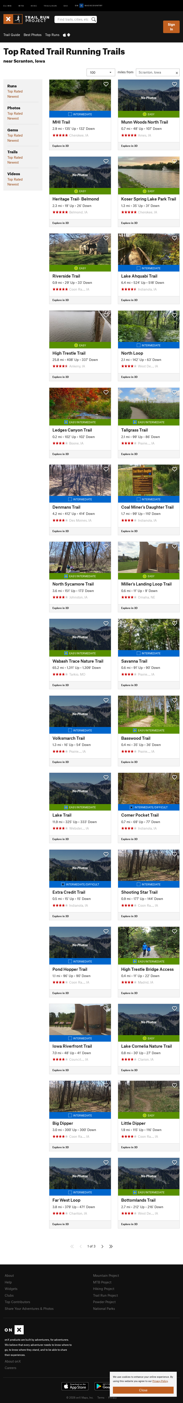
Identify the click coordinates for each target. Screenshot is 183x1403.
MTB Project (102, 1282)
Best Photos (33, 35)
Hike (34, 5)
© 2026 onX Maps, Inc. (80, 1397)
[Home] (28, 19)
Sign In (171, 26)
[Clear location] (177, 72)
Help (8, 1282)
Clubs (9, 1295)
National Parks (104, 1308)
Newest (13, 96)
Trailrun (50, 5)
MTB (21, 5)
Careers (10, 1368)
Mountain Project (106, 1275)
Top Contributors (17, 1302)
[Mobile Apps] (66, 35)
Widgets (11, 1289)
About (9, 1275)
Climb (7, 5)
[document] (143, 1384)
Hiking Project (103, 1289)
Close (143, 1390)
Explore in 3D (60, 145)
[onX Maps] (14, 1333)
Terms (100, 1397)
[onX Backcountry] (89, 6)
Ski (66, 5)
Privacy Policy (160, 1381)
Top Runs (52, 35)
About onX (13, 1361)
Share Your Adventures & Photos (29, 1308)
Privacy (112, 1397)
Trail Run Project (105, 1295)
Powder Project (104, 1302)
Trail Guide (11, 35)
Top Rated (15, 91)
